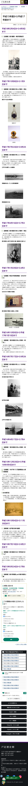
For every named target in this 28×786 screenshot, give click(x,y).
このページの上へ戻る (21, 644)
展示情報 (23, 6)
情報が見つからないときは (13, 707)
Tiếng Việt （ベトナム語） (13, 725)
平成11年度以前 (7, 668)
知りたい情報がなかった (10, 623)
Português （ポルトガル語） (13, 733)
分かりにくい (8, 620)
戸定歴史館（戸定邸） (14, 6)
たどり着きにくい (9, 635)
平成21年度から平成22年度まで (11, 657)
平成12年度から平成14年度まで (11, 666)
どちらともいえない (9, 618)
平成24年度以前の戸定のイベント (7, 8)
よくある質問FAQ (12, 703)
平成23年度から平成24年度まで (11, 654)
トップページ (3, 6)
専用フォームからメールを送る (14, 595)
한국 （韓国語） (13, 720)
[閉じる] (1, 776)
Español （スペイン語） (13, 729)
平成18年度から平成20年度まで (11, 660)
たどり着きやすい (9, 631)
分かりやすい (8, 616)
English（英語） (13, 711)
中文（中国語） (13, 716)
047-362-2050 (12, 591)
